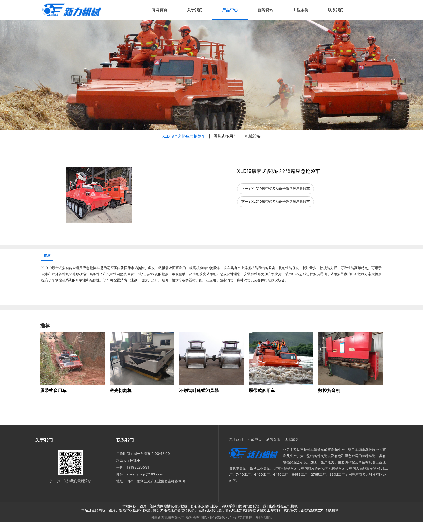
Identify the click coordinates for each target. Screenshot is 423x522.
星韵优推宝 (264, 517)
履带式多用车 (225, 136)
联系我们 (336, 10)
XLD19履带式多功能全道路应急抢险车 (280, 188)
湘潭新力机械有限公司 (168, 517)
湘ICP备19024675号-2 (218, 517)
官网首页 (159, 10)
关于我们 (195, 10)
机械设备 (253, 136)
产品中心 (230, 10)
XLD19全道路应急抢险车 (183, 136)
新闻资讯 (265, 10)
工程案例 (300, 10)
